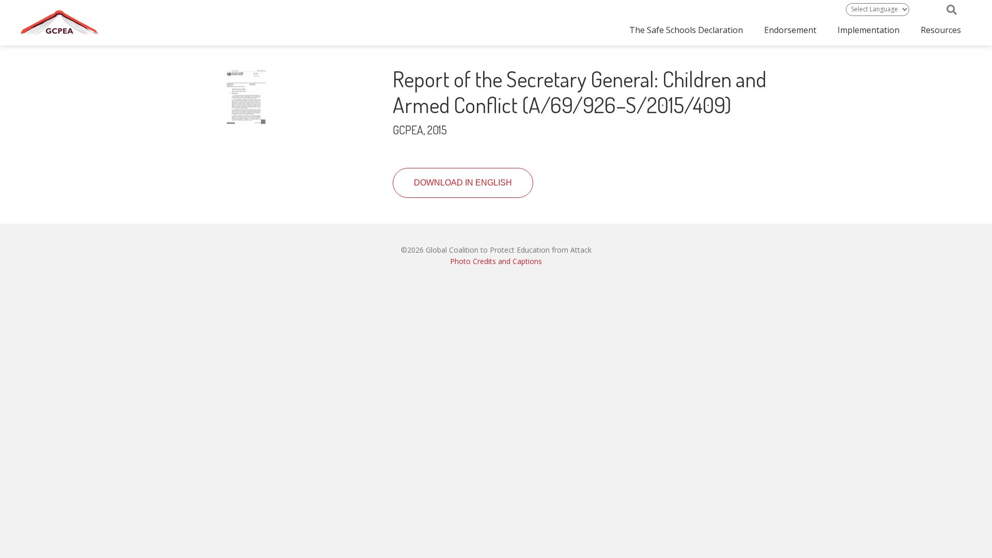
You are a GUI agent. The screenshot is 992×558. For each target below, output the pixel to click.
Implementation (869, 30)
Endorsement (790, 30)
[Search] (951, 10)
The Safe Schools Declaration (686, 30)
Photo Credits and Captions (496, 261)
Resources (941, 30)
